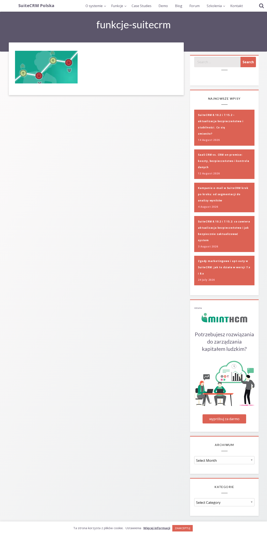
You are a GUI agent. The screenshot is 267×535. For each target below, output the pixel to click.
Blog (178, 6)
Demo (163, 6)
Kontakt (236, 6)
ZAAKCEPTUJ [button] (182, 528)
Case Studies (141, 6)
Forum (194, 6)
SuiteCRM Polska (36, 5)
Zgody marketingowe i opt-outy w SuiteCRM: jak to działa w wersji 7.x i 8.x (224, 267)
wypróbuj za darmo (224, 419)
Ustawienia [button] (133, 528)
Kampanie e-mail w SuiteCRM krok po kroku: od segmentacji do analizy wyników (223, 194)
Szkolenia (214, 6)
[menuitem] (95, 6)
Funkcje (117, 6)
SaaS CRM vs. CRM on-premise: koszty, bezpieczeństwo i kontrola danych (223, 161)
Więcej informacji (156, 528)
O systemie (94, 6)
